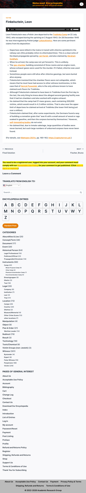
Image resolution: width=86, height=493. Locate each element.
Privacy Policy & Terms (71, 482)
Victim (8, 18)
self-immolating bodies (20, 122)
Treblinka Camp (60, 34)
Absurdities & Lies (11, 237)
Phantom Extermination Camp (15, 272)
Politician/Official (11, 256)
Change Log (8, 395)
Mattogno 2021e (28, 138)
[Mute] (71, 29)
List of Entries (9, 417)
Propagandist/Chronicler (13, 259)
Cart (5, 391)
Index (5, 410)
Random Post (10, 226)
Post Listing (8, 436)
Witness (6, 351)
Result (5, 338)
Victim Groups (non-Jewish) (15, 348)
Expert (6, 357)
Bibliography (8, 387)
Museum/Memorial (11, 313)
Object (6, 325)
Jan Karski (43, 56)
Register (6, 451)
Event (5, 247)
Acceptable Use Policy (27, 165)
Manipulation (8, 321)
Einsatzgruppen (10, 277)
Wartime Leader (10, 331)
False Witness (9, 360)
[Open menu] (81, 4)
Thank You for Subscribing (14, 470)
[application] (43, 29)
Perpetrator (8, 363)
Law (5, 295)
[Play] (9, 29)
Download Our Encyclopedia (15, 406)
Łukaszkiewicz (45, 40)
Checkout (7, 398)
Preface (6, 440)
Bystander (8, 354)
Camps (6, 304)
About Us (7, 376)
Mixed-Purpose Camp (12, 267)
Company (7, 289)
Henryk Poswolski (29, 86)
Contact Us (8, 402)
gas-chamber (20, 65)
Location (6, 301)
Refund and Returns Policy (15, 447)
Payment (7, 432)
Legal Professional (11, 253)
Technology (8, 341)
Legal (5, 286)
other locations (10, 318)
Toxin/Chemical (10, 344)
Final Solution (9, 151)
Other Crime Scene (11, 315)
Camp (6, 265)
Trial (5, 298)
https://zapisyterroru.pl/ (59, 138)
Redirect (6, 334)
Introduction (8, 413)
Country (7, 307)
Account (6, 383)
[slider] (76, 29)
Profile (6, 444)
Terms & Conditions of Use (15, 466)
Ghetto (6, 280)
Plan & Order (8, 328)
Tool (5, 283)
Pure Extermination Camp (14, 275)
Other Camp (9, 270)
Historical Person (10, 250)
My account (8, 425)
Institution (8, 292)
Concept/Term (9, 240)
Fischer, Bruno (76, 151)
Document (7, 243)
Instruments (8, 262)
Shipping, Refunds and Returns (17, 455)
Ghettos (7, 310)
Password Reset (10, 429)
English (9, 185)
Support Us (8, 462)
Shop (5, 459)
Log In (5, 421)
